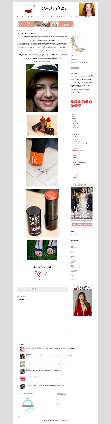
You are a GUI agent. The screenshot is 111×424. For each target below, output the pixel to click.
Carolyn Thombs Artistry (63, 17)
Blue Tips (74, 152)
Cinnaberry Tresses (29, 354)
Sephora (72, 246)
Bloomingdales (73, 250)
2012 (73, 179)
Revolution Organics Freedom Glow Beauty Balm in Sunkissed (40, 238)
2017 (73, 112)
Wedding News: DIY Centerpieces (32, 361)
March (74, 173)
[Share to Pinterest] (37, 289)
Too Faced (72, 256)
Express (72, 245)
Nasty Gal (72, 252)
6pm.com (72, 264)
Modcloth (72, 277)
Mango (72, 275)
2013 (73, 120)
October (74, 125)
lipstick (21, 290)
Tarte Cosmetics (73, 261)
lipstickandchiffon (26, 290)
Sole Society (73, 251)
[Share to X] (34, 289)
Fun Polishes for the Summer (78, 167)
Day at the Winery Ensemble (78, 139)
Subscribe (39, 17)
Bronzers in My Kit (76, 153)
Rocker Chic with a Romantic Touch (79, 160)
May (74, 170)
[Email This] (31, 289)
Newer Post (20, 333)
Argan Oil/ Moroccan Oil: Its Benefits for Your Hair (35, 376)
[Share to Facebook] (35, 289)
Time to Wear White (76, 164)
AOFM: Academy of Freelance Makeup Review (34, 347)
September (75, 127)
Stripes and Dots (29, 384)
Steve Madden (73, 259)
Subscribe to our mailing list (79, 62)
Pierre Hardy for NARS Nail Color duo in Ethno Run (42, 186)
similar (55, 135)
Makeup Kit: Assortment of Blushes (79, 162)
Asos (71, 242)
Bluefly (72, 265)
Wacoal (72, 272)
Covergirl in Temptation (62, 44)
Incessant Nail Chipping (77, 166)
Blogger (66, 420)
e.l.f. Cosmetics (73, 253)
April (74, 172)
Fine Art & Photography (76, 17)
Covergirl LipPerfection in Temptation (34, 135)
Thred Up (72, 248)
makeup (30, 290)
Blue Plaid (27, 369)
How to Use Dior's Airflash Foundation (80, 145)
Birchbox (53, 238)
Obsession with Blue (76, 148)
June (74, 132)
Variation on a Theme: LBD (78, 150)
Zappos (72, 274)
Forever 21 (72, 255)
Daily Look (73, 266)
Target (72, 276)
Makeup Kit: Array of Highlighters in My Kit (81, 136)
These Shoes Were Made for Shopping (80, 143)
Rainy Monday (75, 159)
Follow (82, 107)
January (74, 177)
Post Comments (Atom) (26, 336)
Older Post (65, 333)
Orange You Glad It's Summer (78, 137)
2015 (73, 116)
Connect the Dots (76, 134)
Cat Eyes (74, 157)
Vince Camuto (73, 247)
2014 (73, 118)
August (74, 129)
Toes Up (74, 155)
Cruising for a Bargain (77, 146)
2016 (73, 114)
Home (18, 17)
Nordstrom (72, 243)
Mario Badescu (73, 279)
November (75, 123)
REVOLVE (73, 269)
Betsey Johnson (73, 260)
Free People (73, 267)
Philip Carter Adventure (77, 141)
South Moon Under (74, 270)
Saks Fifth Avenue (74, 262)
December (75, 121)
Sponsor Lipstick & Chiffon (28, 17)
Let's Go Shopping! (88, 17)
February (74, 175)
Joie (71, 257)
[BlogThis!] (33, 289)
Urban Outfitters (73, 271)
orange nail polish (35, 290)
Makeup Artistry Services (49, 17)
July (74, 131)
